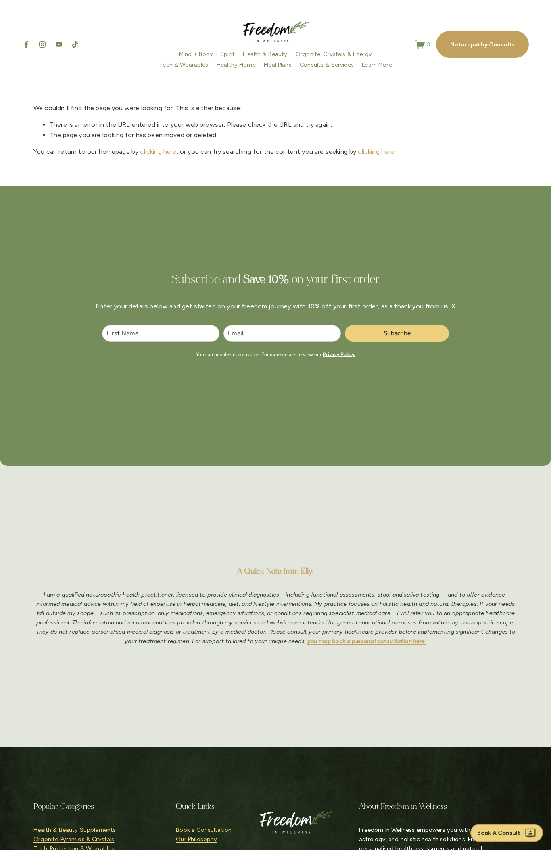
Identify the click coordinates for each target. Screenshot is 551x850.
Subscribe (397, 333)
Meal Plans (277, 64)
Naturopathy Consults (482, 44)
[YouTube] (59, 44)
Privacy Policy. (339, 354)
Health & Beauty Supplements (74, 829)
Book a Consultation (204, 829)
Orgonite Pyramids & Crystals (73, 839)
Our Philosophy (196, 839)
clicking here (158, 151)
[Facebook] (26, 44)
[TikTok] (75, 44)
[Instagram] (42, 44)
